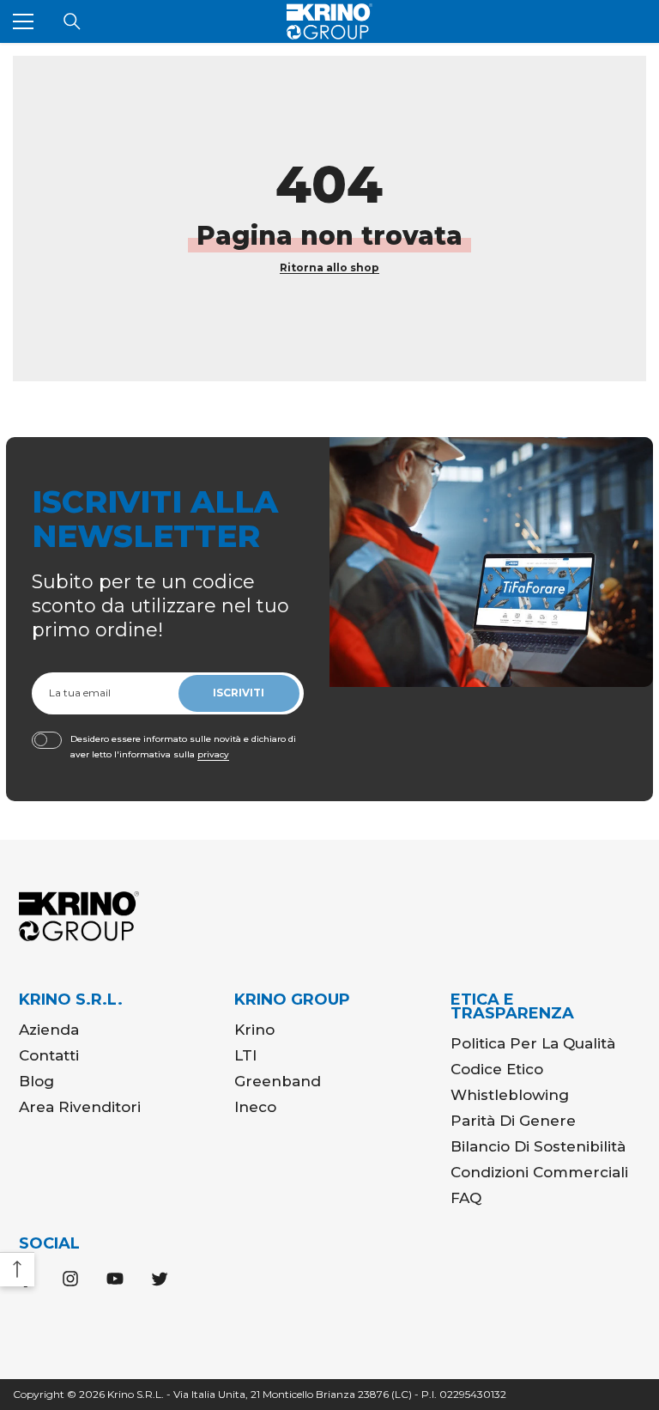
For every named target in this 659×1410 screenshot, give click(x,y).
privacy (213, 754)
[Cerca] (72, 21)
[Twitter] (160, 1279)
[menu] (23, 21)
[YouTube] (115, 1279)
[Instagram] (70, 1279)
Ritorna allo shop (329, 267)
